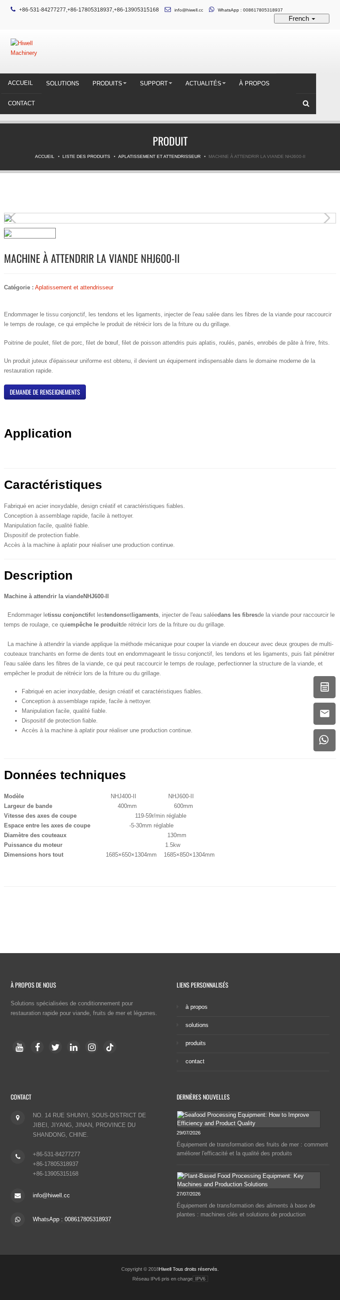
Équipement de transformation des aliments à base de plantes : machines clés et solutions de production (246, 1210)
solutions (62, 83)
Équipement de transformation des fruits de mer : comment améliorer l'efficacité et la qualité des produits (252, 1149)
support (154, 83)
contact (21, 103)
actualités (203, 83)
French (300, 18)
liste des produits (86, 156)
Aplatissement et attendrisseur (159, 156)
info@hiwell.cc (188, 10)
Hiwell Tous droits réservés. (189, 1269)
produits (107, 83)
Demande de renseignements (45, 391)
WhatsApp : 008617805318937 (250, 10)
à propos (254, 83)
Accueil (20, 83)
